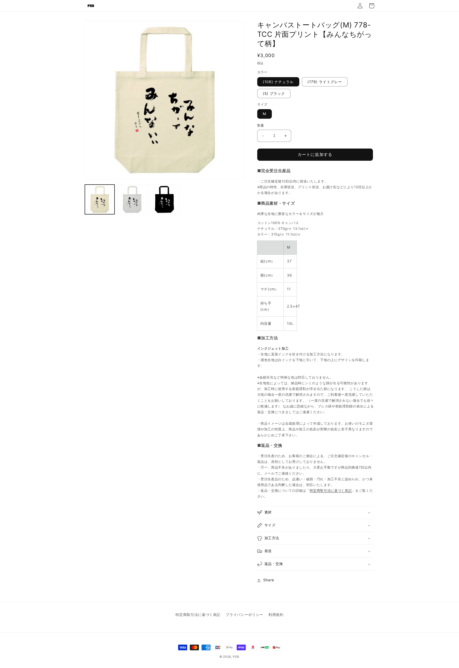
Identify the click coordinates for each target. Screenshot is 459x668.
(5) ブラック (274, 93)
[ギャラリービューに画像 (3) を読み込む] (164, 199)
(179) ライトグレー (324, 82)
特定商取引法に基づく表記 (331, 491)
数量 (260, 125)
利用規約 (276, 614)
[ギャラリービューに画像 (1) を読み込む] (100, 199)
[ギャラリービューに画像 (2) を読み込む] (132, 199)
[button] (315, 512)
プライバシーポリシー (244, 614)
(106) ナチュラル (278, 82)
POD (236, 656)
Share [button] (268, 580)
